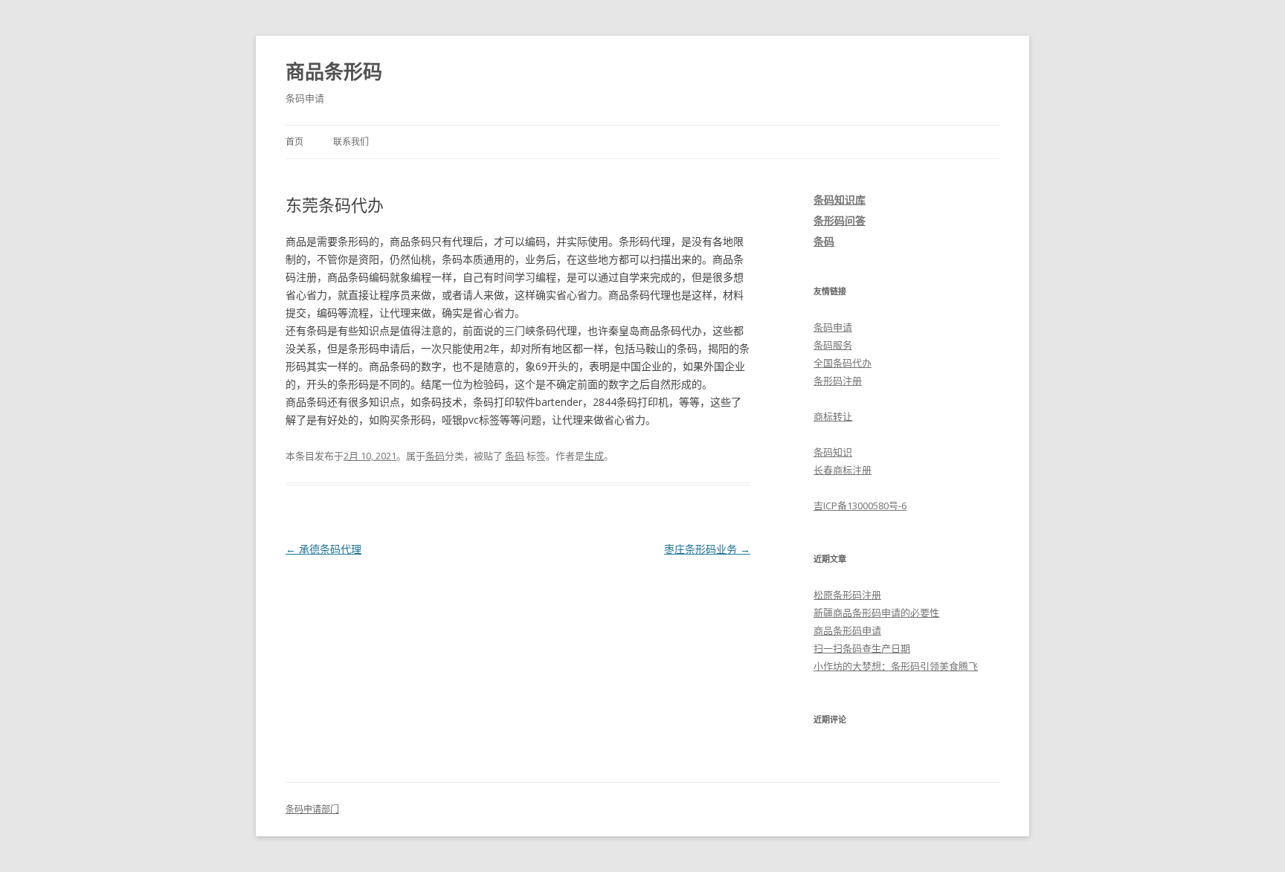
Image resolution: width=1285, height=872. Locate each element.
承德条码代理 (323, 549)
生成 (594, 455)
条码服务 (833, 345)
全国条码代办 (843, 362)
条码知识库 (840, 200)
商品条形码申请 (847, 630)
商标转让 (833, 416)
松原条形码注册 (847, 594)
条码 (435, 455)
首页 (294, 141)
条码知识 (833, 452)
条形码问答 (840, 220)
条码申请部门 (312, 809)
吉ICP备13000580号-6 (860, 505)
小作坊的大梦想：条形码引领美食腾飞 (896, 666)
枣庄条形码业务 (707, 549)
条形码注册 (838, 380)
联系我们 (351, 141)
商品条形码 (334, 71)
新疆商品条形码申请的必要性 (876, 612)
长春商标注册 (843, 470)
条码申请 (833, 327)
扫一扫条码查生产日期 (862, 648)
